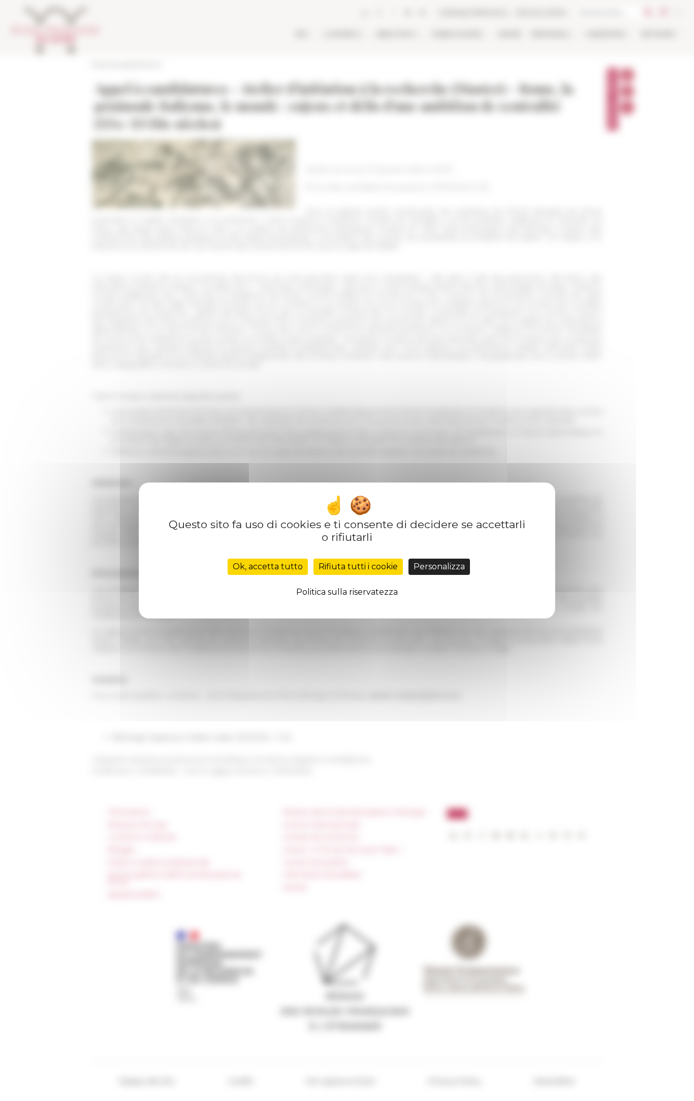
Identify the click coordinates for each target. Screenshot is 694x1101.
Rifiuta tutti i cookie (358, 566)
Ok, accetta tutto (268, 566)
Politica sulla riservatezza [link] (347, 592)
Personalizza (439, 566)
